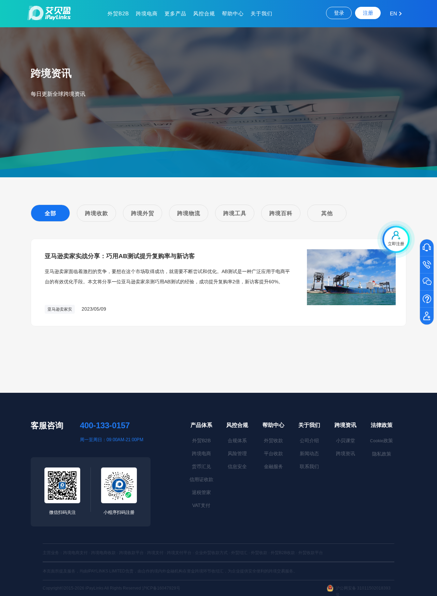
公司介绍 (309, 440)
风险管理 (237, 453)
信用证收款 (201, 479)
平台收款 (273, 453)
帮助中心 (233, 13)
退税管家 (201, 492)
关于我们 (261, 13)
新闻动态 (309, 453)
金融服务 (273, 466)
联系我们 (309, 466)
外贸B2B (118, 13)
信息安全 (237, 466)
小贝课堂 (345, 440)
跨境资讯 (345, 425)
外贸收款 (273, 440)
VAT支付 (201, 505)
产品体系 (201, 425)
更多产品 (175, 13)
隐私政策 (381, 454)
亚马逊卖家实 (59, 309)
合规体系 (237, 440)
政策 (381, 440)
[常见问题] (427, 299)
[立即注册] (427, 316)
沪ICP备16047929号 (161, 588)
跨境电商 (147, 13)
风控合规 (204, 13)
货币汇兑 (201, 466)
